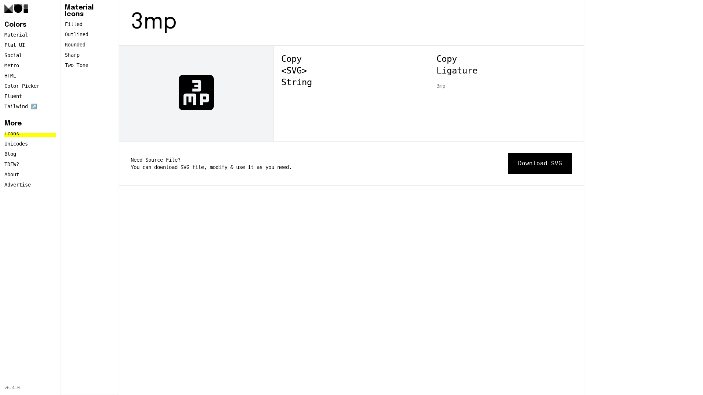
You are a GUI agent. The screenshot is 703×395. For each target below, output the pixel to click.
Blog (10, 154)
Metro (11, 65)
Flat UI (14, 45)
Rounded (75, 45)
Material (16, 35)
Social (13, 55)
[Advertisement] (644, 114)
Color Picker (22, 86)
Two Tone (76, 65)
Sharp (72, 55)
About (11, 174)
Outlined (76, 34)
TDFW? (11, 164)
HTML (10, 76)
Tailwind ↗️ (20, 106)
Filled (73, 24)
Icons (11, 133)
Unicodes (16, 144)
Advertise (17, 185)
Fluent (13, 96)
